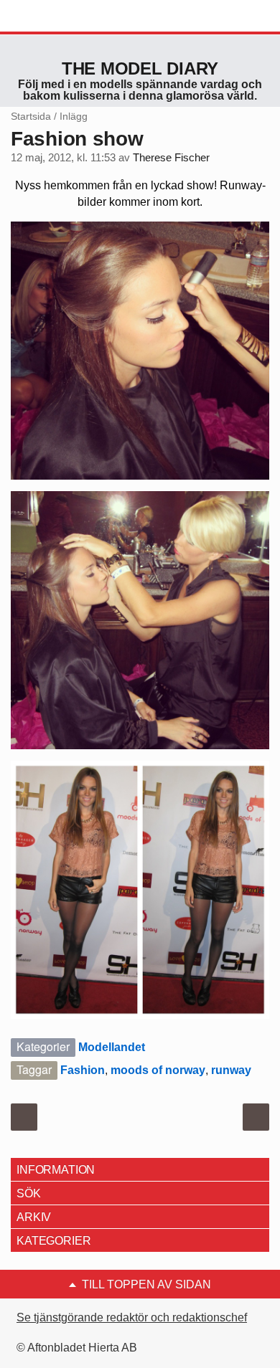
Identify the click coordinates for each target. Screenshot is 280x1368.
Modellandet (111, 1047)
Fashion (82, 1070)
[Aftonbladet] (64, 16)
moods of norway (158, 1070)
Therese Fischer (171, 157)
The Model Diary (140, 68)
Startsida (31, 116)
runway (231, 1070)
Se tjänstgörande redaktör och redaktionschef (132, 1317)
